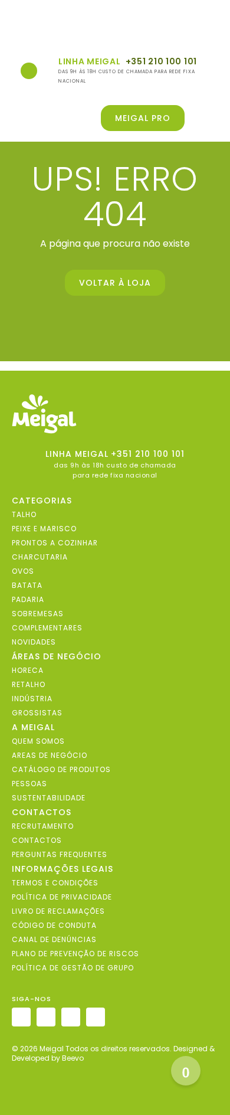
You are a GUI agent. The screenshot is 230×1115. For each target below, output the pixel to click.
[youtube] (95, 1017)
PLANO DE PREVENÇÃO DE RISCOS (75, 953)
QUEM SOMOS (38, 740)
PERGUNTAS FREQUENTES (59, 854)
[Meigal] (115, 414)
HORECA (28, 670)
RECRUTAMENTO (43, 825)
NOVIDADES (34, 641)
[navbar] (18, 24)
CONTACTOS (37, 840)
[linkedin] (70, 1017)
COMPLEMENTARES (47, 627)
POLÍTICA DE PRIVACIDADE (62, 896)
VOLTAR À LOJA (115, 283)
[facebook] (46, 1017)
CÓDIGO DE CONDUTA (54, 925)
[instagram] (21, 1017)
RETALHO (28, 684)
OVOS (23, 570)
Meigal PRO (142, 118)
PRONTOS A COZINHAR (55, 542)
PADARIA (28, 599)
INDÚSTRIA (32, 698)
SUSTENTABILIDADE (49, 797)
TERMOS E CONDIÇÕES (55, 882)
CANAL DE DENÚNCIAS (54, 939)
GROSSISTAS (37, 712)
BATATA (27, 585)
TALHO (24, 514)
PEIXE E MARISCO (44, 528)
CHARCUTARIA (40, 556)
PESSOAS (29, 783)
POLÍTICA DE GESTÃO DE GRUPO (73, 967)
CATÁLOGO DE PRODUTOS (61, 769)
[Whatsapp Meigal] (29, 71)
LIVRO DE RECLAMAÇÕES (58, 910)
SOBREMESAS (38, 613)
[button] (210, 118)
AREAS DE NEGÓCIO (49, 755)
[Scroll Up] (186, 1070)
